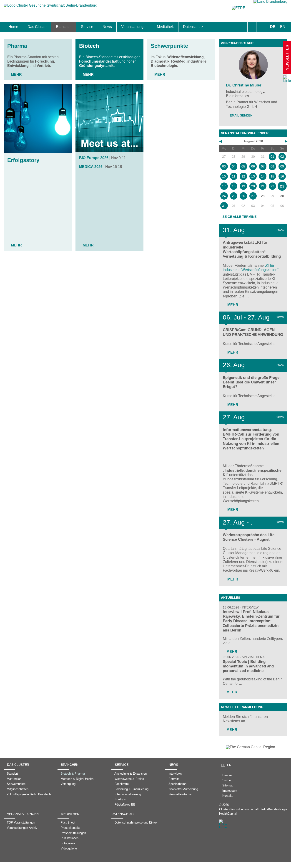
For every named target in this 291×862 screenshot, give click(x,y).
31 (224, 206)
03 (224, 166)
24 (224, 196)
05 (243, 166)
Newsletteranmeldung (242, 707)
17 (224, 186)
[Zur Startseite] (50, 8)
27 (253, 196)
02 (282, 156)
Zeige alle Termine (239, 216)
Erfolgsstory (23, 160)
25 (234, 196)
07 (263, 166)
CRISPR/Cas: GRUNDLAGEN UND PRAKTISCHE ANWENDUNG (253, 332)
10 (224, 176)
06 (253, 166)
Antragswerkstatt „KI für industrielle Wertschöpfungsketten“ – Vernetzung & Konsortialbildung (252, 249)
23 (282, 186)
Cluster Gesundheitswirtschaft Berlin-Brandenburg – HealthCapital (253, 811)
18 (234, 186)
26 (243, 196)
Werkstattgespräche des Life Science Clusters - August (248, 537)
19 (243, 186)
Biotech (89, 46)
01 (272, 156)
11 (233, 176)
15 (272, 176)
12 (243, 176)
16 (282, 176)
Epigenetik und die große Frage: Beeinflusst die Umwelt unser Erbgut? (252, 382)
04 (234, 166)
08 (272, 166)
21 (263, 186)
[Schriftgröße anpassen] (262, 27)
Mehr (16, 74)
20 (253, 186)
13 (253, 176)
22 (272, 186)
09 (282, 166)
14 (263, 176)
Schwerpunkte (169, 46)
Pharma (17, 46)
